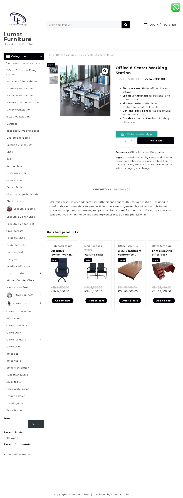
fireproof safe (14, 230)
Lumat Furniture (17, 37)
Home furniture (16, 273)
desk (9, 158)
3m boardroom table (134, 157)
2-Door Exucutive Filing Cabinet (21, 72)
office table (13, 360)
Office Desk (13, 332)
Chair (9, 151)
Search (8, 418)
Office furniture (16, 339)
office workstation (17, 367)
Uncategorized (15, 403)
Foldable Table (16, 245)
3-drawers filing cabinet (21, 81)
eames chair (14, 180)
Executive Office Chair (148, 164)
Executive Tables (24, 208)
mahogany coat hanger (137, 168)
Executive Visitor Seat (20, 223)
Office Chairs (21, 303)
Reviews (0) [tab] (122, 189)
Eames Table (14, 187)
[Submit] (126, 24)
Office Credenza (16, 325)
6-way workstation (18, 116)
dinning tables (153, 161)
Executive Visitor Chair (20, 216)
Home (50, 55)
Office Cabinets (23, 294)
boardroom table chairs (130, 161)
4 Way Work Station (160, 157)
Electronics (13, 201)
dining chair (14, 166)
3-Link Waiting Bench (20, 88)
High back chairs (61, 245)
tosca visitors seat (17, 388)
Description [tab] (102, 189)
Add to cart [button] (62, 300)
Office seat (13, 346)
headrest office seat (19, 266)
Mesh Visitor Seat (17, 287)
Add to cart (156, 140)
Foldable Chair (15, 237)
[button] (105, 71)
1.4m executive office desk (23, 63)
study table (13, 381)
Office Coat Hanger (18, 311)
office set (12, 353)
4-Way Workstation (18, 109)
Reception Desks (17, 374)
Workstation (14, 410)
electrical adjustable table (23, 194)
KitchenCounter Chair (20, 280)
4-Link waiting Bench (20, 95)
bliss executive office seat (22, 130)
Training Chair (15, 395)
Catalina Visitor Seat (19, 144)
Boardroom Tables (18, 137)
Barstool (11, 123)
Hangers (11, 259)
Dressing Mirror (16, 172)
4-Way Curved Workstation (23, 102)
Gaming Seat (14, 252)
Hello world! (11, 437)
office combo (14, 318)
